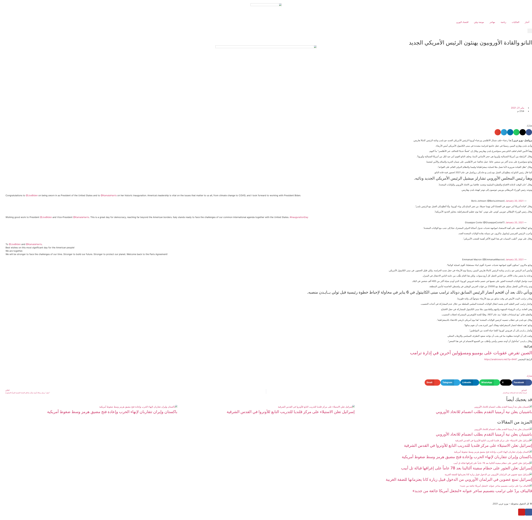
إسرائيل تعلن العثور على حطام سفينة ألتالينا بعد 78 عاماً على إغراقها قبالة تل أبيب (466, 468)
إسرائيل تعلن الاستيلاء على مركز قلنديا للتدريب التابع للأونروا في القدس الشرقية (291, 411)
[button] (529, 31)
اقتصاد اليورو (462, 22)
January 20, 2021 (514, 200)
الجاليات (515, 22)
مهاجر (492, 22)
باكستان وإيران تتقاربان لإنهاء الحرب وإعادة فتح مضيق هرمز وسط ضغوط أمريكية (112, 411)
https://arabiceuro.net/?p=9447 (500, 359)
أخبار (527, 22)
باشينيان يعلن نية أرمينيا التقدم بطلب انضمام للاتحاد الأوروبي (484, 411)
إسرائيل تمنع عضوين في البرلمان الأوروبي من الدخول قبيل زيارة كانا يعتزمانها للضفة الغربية (459, 479)
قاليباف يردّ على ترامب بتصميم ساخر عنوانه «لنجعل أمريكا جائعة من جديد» (472, 490)
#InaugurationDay (299, 217)
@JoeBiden (32, 195)
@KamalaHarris (109, 195)
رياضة (503, 22)
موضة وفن (479, 22)
